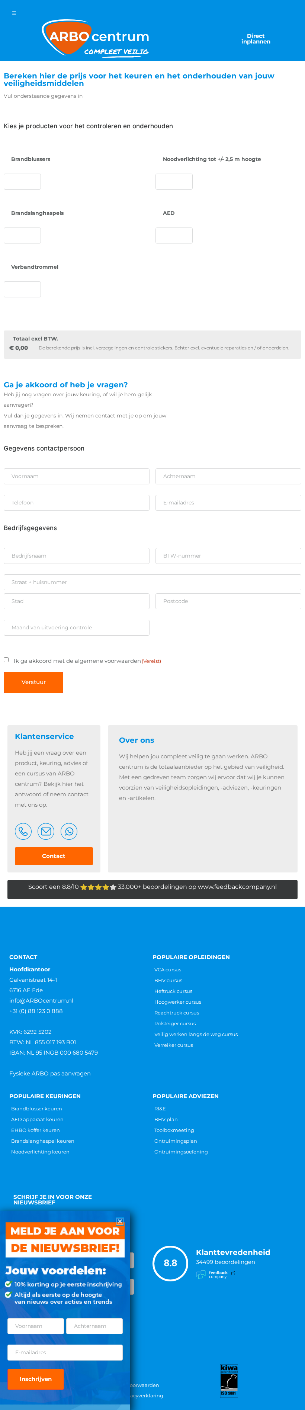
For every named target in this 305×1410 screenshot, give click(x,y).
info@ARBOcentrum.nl (41, 1000)
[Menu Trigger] (14, 13)
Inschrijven (36, 1378)
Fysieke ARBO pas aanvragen (50, 1073)
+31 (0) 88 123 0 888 (36, 1010)
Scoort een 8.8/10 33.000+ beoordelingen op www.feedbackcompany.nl (152, 886)
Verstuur (34, 681)
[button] (120, 1221)
